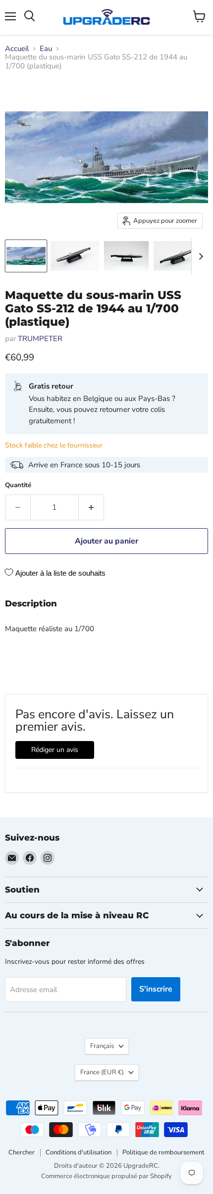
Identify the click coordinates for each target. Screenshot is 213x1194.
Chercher (21, 1152)
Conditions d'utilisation (78, 1152)
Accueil (17, 49)
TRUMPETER (40, 339)
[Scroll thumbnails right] (199, 256)
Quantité (18, 485)
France (102, 1072)
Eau (46, 49)
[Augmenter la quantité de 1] (91, 507)
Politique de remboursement (163, 1152)
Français (102, 1046)
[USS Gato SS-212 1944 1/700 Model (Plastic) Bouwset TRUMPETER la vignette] (26, 256)
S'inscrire (155, 989)
